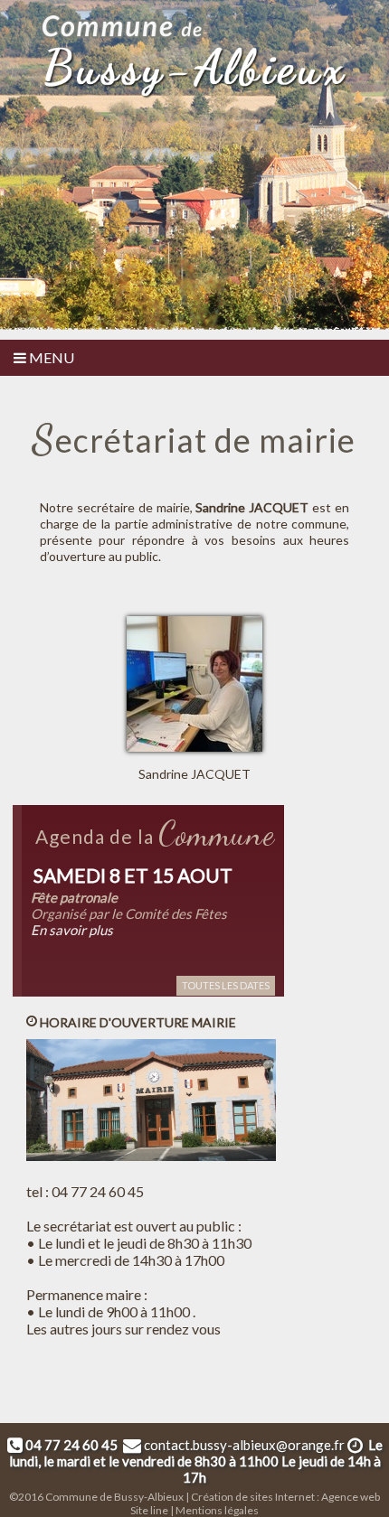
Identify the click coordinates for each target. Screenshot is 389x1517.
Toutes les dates (226, 985)
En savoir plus (72, 930)
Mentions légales (217, 1510)
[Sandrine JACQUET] (201, 618)
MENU (50, 357)
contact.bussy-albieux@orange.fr (244, 1445)
